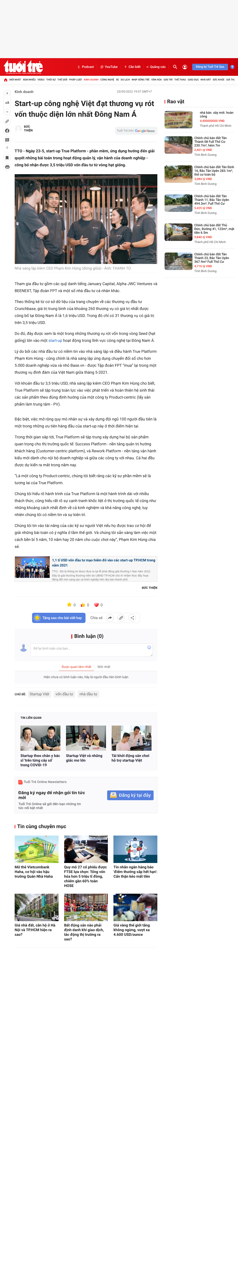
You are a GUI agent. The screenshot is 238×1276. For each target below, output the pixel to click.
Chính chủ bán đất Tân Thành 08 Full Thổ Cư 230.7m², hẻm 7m (210, 141)
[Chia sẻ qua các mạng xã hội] (132, 618)
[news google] (136, 131)
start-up (55, 340)
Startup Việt (39, 694)
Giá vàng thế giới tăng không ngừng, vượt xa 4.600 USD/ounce (131, 930)
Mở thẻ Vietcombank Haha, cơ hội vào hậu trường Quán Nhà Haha (34, 872)
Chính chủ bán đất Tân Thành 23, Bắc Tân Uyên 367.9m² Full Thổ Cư (211, 258)
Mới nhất (15, 79)
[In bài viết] (7, 167)
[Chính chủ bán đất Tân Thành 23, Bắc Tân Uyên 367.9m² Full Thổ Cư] (178, 261)
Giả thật (231, 79)
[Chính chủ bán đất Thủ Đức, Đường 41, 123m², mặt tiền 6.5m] (178, 232)
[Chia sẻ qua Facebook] (110, 618)
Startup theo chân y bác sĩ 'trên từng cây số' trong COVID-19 (40, 760)
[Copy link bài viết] (121, 618)
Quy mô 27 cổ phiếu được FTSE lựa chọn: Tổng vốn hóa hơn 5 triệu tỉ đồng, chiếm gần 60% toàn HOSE (85, 876)
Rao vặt (175, 102)
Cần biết (135, 67)
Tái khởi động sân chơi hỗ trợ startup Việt (130, 758)
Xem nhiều (29, 79)
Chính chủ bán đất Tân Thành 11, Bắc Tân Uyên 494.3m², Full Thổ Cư (211, 200)
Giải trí (168, 79)
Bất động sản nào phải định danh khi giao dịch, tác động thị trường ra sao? (84, 932)
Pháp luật (75, 79)
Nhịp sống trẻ (140, 79)
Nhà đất (206, 79)
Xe (117, 79)
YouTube (111, 67)
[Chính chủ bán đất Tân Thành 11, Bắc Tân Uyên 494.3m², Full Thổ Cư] (178, 203)
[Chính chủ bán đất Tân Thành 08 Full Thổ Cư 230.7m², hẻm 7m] (178, 145)
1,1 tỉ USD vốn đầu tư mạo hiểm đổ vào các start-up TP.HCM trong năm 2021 (103, 562)
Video (40, 79)
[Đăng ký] (130, 795)
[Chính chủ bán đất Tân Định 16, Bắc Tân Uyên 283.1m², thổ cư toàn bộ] (178, 174)
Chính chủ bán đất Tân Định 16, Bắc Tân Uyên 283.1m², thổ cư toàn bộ (214, 171)
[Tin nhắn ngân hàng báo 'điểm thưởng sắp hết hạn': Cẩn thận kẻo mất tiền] (135, 849)
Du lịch (125, 79)
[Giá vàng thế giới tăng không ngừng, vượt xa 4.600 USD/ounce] (135, 907)
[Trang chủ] (5, 80)
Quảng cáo (158, 67)
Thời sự (51, 79)
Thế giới (62, 79)
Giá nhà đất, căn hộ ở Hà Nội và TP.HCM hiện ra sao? (35, 930)
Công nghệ (107, 79)
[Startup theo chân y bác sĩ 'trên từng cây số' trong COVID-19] (40, 738)
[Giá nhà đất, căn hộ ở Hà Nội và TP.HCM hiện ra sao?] (37, 907)
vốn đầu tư (64, 694)
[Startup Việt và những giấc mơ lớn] (86, 738)
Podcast (88, 67)
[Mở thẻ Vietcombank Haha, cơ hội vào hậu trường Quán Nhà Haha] (37, 849)
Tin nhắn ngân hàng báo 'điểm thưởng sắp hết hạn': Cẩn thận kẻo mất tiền (135, 872)
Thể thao (180, 79)
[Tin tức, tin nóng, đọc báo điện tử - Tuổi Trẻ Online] (23, 67)
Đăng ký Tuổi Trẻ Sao (210, 67)
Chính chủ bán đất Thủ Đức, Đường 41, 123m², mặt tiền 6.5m (214, 229)
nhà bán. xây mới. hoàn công (216, 114)
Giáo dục (193, 79)
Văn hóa (156, 79)
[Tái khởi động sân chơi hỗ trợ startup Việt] (132, 738)
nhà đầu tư (88, 694)
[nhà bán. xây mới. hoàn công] (178, 119)
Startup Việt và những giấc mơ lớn (84, 758)
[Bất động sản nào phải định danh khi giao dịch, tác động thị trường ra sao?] (86, 907)
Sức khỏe (218, 79)
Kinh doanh (91, 79)
